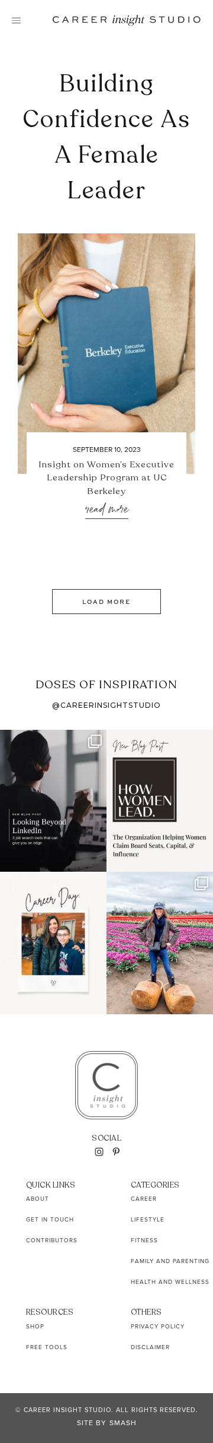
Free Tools (46, 1347)
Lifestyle (147, 1219)
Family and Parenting (170, 1261)
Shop (35, 1326)
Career (144, 1198)
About (37, 1198)
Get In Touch (50, 1219)
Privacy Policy (158, 1326)
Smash (123, 1422)
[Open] (53, 801)
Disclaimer (150, 1347)
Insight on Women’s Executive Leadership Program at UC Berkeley (106, 477)
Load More (106, 601)
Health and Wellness (170, 1281)
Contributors (52, 1240)
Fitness (144, 1240)
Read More (106, 510)
